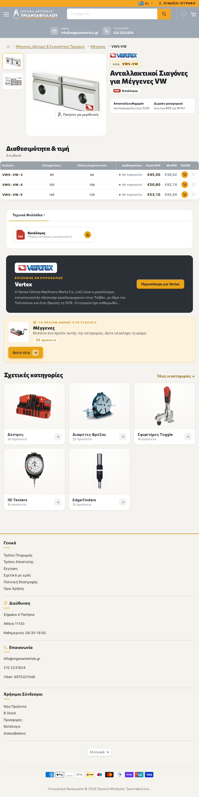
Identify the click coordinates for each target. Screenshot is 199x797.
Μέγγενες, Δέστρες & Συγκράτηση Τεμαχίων (50, 46)
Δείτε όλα (21, 352)
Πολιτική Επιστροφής (21, 582)
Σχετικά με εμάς (17, 575)
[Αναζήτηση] (164, 14)
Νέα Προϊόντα (15, 706)
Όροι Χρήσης (14, 588)
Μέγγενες (98, 46)
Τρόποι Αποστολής (19, 562)
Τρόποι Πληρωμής (18, 555)
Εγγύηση (10, 568)
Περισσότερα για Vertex (160, 284)
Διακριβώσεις (15, 733)
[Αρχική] (8, 46)
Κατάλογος (126, 91)
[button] (13, 62)
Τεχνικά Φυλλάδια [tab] (29, 215)
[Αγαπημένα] (183, 14)
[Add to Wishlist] (193, 174)
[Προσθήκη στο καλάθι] (185, 174)
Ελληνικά (97, 752)
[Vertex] (123, 55)
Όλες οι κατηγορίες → (176, 376)
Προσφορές (13, 719)
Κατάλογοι (12, 726)
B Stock (10, 713)
